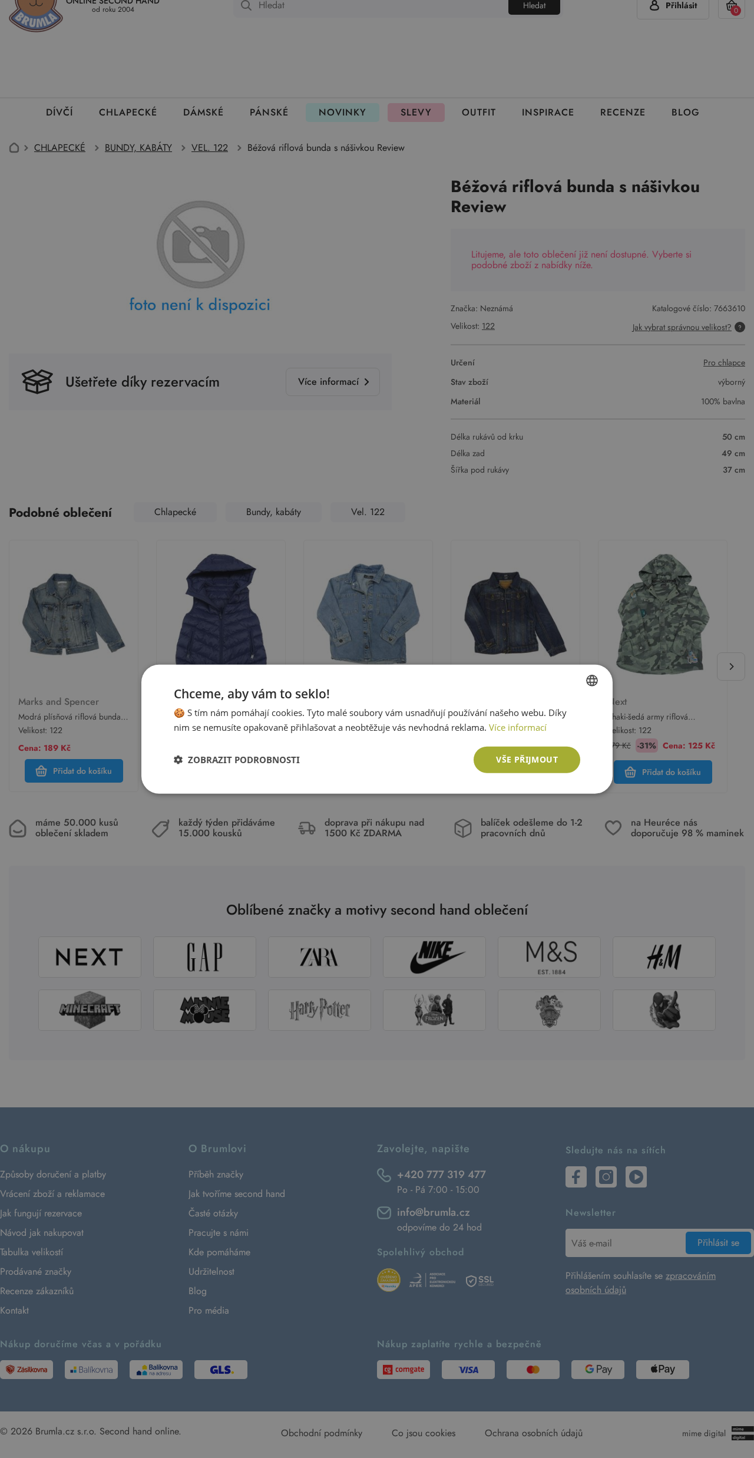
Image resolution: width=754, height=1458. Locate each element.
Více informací (518, 727)
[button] (237, 759)
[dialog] (377, 729)
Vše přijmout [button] (527, 759)
